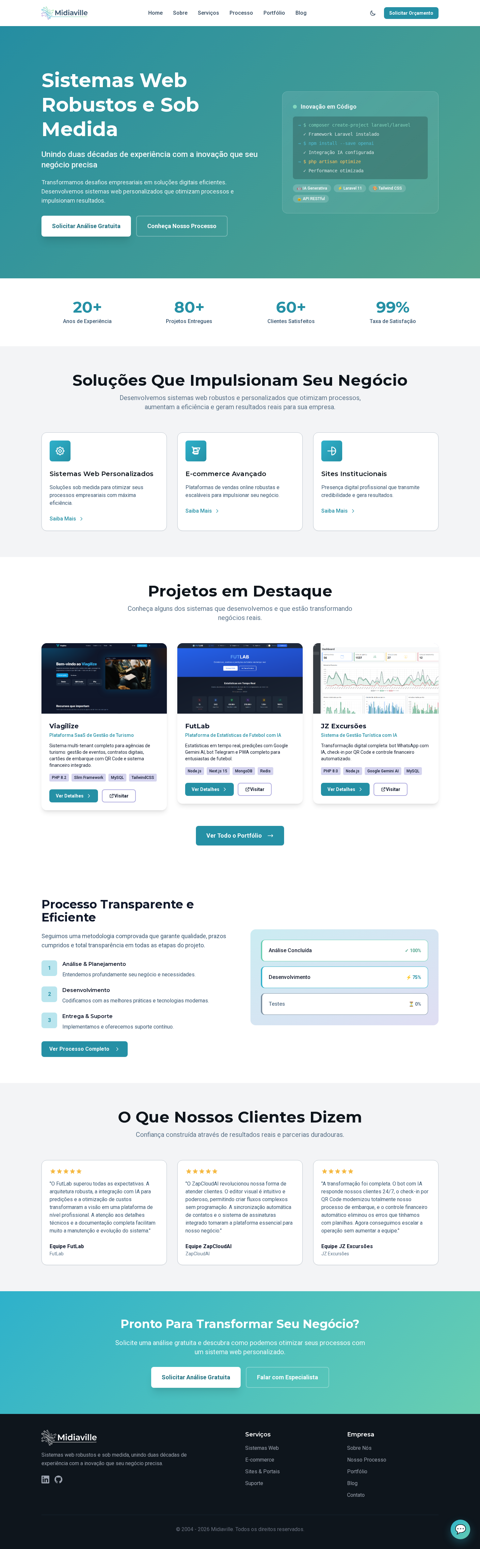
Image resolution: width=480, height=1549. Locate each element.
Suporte (254, 1483)
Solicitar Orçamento (411, 13)
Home (155, 13)
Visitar (121, 795)
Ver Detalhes (70, 795)
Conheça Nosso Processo (181, 226)
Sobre (180, 13)
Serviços (208, 13)
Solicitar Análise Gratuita (86, 226)
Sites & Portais (262, 1471)
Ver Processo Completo (79, 1049)
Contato (356, 1495)
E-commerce (259, 1460)
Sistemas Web (262, 1448)
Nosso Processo (366, 1460)
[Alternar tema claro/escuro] (373, 13)
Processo (241, 13)
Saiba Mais (63, 519)
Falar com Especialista (287, 1377)
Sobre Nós (359, 1448)
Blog (301, 13)
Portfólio (274, 13)
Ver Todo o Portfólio (234, 835)
